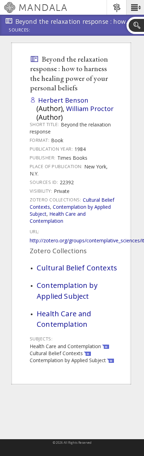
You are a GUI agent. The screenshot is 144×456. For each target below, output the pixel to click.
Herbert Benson (63, 100)
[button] (135, 7)
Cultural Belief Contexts (77, 267)
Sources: (19, 30)
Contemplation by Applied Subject (67, 290)
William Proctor (90, 108)
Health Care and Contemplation (58, 217)
